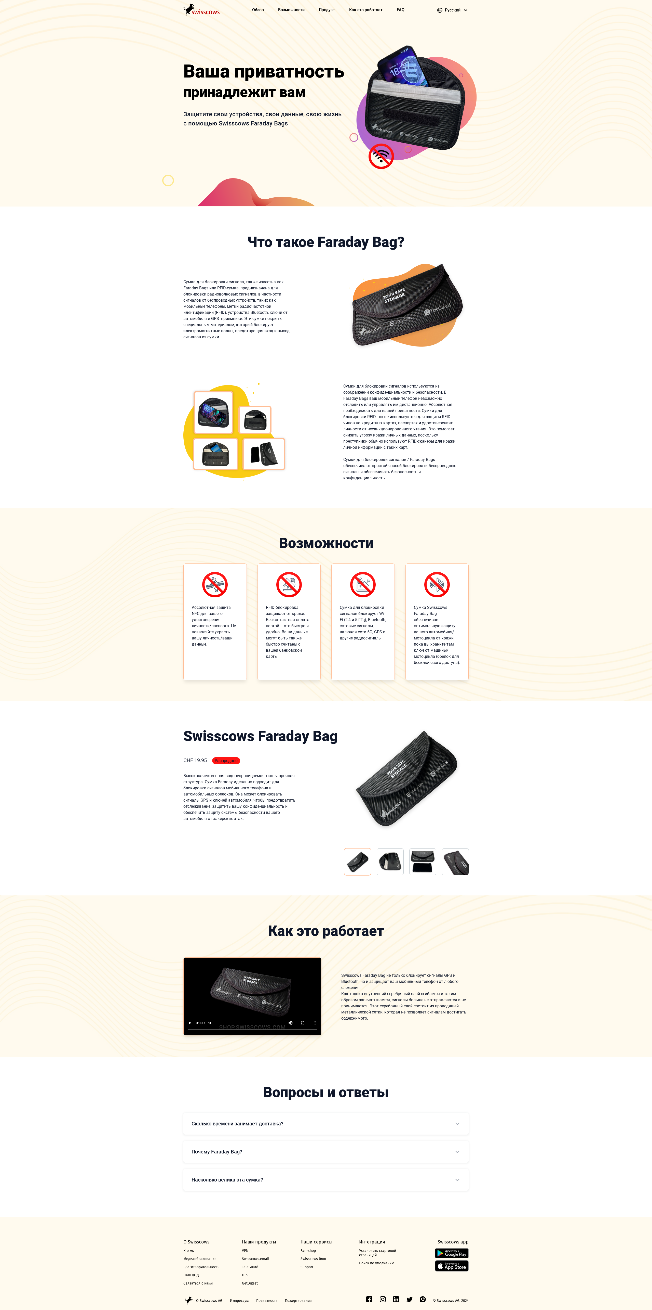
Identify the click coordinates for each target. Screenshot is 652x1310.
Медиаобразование (199, 1259)
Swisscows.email (255, 1259)
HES (245, 1275)
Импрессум (239, 1301)
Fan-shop (308, 1251)
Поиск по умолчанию (376, 1263)
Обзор (258, 9)
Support (307, 1267)
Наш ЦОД (191, 1275)
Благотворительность (201, 1267)
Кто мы (189, 1251)
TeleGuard (250, 1267)
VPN (245, 1251)
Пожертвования (298, 1301)
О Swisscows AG (209, 1301)
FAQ (400, 9)
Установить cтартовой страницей (377, 1253)
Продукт (327, 9)
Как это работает (366, 9)
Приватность (266, 1301)
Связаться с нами (198, 1283)
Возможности (291, 9)
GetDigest (250, 1283)
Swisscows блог (314, 1259)
